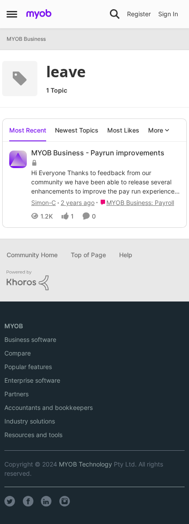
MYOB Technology (85, 464)
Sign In (168, 14)
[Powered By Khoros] (94, 280)
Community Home (32, 254)
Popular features (28, 366)
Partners (16, 394)
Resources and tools (33, 434)
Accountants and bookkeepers (48, 407)
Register (139, 14)
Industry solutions (29, 421)
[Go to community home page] (39, 14)
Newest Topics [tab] (76, 130)
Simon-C (43, 202)
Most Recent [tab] (27, 130)
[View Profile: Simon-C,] (18, 159)
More (155, 130)
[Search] (114, 14)
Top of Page (88, 254)
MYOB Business (26, 39)
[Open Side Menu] (12, 14)
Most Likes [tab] (123, 130)
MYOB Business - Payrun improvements (97, 152)
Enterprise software (32, 380)
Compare (17, 353)
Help (125, 254)
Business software (30, 339)
